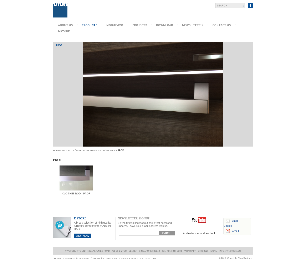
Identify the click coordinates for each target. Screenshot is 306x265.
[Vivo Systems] (60, 10)
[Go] (243, 6)
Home (56, 150)
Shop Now (82, 236)
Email (235, 221)
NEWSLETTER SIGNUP (134, 218)
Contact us (149, 258)
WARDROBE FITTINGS (88, 150)
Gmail (235, 231)
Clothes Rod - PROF (76, 193)
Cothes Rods (108, 150)
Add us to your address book (199, 233)
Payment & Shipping (77, 258)
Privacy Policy (129, 258)
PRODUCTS (68, 150)
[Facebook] (250, 5)
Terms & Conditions (105, 258)
